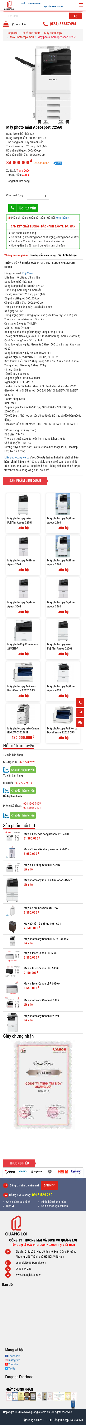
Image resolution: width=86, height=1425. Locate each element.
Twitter (12, 1368)
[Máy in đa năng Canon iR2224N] (12, 867)
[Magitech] (23, 1171)
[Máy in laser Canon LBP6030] (12, 956)
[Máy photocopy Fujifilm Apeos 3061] (23, 588)
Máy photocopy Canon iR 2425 (41, 1000)
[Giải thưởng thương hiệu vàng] (68, 1396)
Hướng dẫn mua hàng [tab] (43, 255)
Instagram (14, 1360)
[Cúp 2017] (44, 1396)
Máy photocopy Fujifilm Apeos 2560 (61, 520)
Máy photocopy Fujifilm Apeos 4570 (61, 688)
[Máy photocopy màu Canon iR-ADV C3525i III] (23, 714)
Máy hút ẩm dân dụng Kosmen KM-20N (46, 849)
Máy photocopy (53, 33)
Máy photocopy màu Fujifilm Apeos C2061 (59, 646)
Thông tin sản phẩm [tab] (16, 255)
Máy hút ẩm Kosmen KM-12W (41, 908)
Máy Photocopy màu (22, 37)
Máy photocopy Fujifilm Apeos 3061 (21, 604)
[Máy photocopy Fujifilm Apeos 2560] (63, 504)
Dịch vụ (10, 1206)
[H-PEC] (62, 1171)
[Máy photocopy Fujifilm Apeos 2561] (23, 546)
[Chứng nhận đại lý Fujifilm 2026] (9, 1396)
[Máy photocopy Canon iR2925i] (12, 1022)
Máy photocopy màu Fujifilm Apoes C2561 (19, 520)
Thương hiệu (19, 1163)
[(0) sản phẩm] (6, 25)
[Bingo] (36, 1171)
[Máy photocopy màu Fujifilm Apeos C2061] (63, 630)
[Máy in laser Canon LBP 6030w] (12, 987)
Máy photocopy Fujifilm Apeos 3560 (61, 562)
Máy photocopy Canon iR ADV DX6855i (46, 939)
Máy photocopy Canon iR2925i (41, 1016)
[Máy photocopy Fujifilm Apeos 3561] (63, 588)
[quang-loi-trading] (59, 1396)
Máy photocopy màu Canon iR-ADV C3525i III (23, 730)
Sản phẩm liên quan (25, 481)
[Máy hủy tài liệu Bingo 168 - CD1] (12, 926)
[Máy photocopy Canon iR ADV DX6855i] (12, 941)
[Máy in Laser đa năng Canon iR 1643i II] (12, 837)
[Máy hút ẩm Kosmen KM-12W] (12, 911)
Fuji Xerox (28, 273)
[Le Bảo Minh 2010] (74, 1396)
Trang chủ (12, 33)
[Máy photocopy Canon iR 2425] (12, 1003)
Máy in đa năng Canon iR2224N (42, 865)
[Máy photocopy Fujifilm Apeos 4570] (63, 672)
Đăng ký (49, 1185)
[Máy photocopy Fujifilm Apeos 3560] (63, 546)
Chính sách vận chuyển (54, 1206)
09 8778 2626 (27, 762)
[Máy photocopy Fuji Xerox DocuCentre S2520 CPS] (63, 714)
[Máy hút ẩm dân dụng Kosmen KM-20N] (12, 852)
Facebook (14, 1356)
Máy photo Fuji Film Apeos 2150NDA (22, 646)
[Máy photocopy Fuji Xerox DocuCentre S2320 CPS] (23, 672)
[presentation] (6, 1172)
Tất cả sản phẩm (30, 33)
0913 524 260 (42, 1195)
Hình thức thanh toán (53, 1201)
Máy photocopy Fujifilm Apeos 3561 (61, 604)
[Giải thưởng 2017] (33, 1396)
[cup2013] (73, 1405)
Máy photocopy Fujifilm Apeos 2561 (21, 562)
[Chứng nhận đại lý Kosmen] (39, 1396)
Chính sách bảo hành (18, 1201)
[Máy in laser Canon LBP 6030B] (12, 971)
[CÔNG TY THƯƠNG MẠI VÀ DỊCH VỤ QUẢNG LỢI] (43, 1225)
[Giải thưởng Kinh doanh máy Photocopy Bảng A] (21, 1396)
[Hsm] (49, 1171)
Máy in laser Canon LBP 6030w (42, 983)
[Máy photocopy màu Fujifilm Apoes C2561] (23, 504)
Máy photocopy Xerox (16, 457)
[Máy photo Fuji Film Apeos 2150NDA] (23, 630)
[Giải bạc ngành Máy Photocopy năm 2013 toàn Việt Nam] (43, 1085)
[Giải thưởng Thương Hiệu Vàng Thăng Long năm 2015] (27, 1396)
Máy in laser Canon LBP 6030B (41, 968)
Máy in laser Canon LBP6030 (40, 953)
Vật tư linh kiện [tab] (67, 255)
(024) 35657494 (63, 23)
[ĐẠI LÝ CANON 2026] (15, 1396)
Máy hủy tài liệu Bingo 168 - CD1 (42, 923)
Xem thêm (62, 217)
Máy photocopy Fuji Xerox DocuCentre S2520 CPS (62, 730)
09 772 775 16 (23, 782)
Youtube (13, 1364)
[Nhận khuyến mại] (80, 713)
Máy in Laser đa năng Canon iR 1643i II (46, 834)
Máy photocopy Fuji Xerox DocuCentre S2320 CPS (22, 688)
